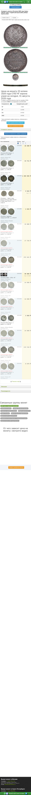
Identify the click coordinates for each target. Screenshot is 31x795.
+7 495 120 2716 (10, 781)
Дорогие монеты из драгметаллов (20, 413)
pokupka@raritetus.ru (10, 784)
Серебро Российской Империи (20, 408)
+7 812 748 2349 (10, 791)
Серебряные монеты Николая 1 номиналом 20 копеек (14, 418)
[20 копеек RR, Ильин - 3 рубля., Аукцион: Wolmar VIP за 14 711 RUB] (4, 163)
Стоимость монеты (6, 129)
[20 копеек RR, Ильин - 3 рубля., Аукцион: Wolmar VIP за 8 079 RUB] (4, 366)
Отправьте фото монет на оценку (15, 1)
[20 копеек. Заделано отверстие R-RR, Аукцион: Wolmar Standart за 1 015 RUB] (4, 211)
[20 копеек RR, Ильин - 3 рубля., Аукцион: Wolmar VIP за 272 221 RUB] (4, 259)
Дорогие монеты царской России (9, 415)
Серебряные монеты (6, 408)
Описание (4, 386)
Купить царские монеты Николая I (15, 122)
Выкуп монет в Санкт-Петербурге (13, 789)
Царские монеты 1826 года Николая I (10, 420)
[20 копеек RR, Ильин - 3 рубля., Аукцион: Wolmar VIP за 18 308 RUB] (4, 148)
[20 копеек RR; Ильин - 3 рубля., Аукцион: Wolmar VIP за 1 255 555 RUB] (4, 178)
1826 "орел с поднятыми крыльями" (9, 405)
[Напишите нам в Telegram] (7, 2)
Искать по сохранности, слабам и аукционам (15, 133)
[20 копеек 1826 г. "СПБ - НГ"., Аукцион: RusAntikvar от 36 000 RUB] (4, 274)
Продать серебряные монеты (15, 125)
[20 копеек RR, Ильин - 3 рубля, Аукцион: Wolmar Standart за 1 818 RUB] (4, 318)
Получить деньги (15, 7)
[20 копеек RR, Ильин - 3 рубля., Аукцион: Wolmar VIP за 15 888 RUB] (4, 226)
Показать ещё (16, 381)
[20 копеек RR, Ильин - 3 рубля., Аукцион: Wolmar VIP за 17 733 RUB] (4, 243)
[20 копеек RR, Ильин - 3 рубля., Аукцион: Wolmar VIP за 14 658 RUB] (4, 285)
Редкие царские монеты (24, 410)
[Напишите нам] (5, 793)
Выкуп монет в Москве (9, 779)
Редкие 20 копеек (5, 413)
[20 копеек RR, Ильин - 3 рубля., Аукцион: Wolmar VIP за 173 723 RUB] (4, 349)
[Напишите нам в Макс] (5, 2)
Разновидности (5, 391)
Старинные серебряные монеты (8, 410)
